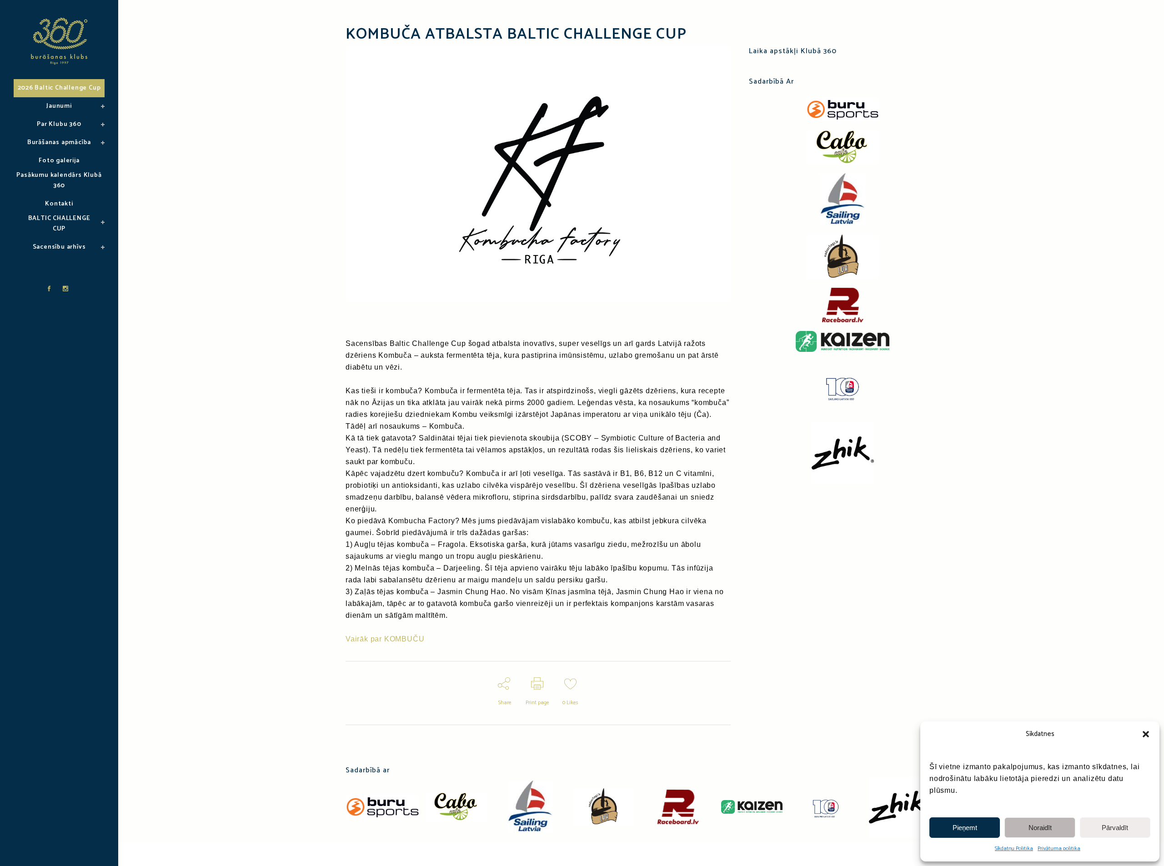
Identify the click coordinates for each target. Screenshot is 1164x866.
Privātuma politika (1059, 848)
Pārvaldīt (1115, 827)
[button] (1145, 734)
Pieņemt (965, 827)
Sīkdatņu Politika (1014, 848)
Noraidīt (1040, 827)
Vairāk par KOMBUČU (385, 639)
